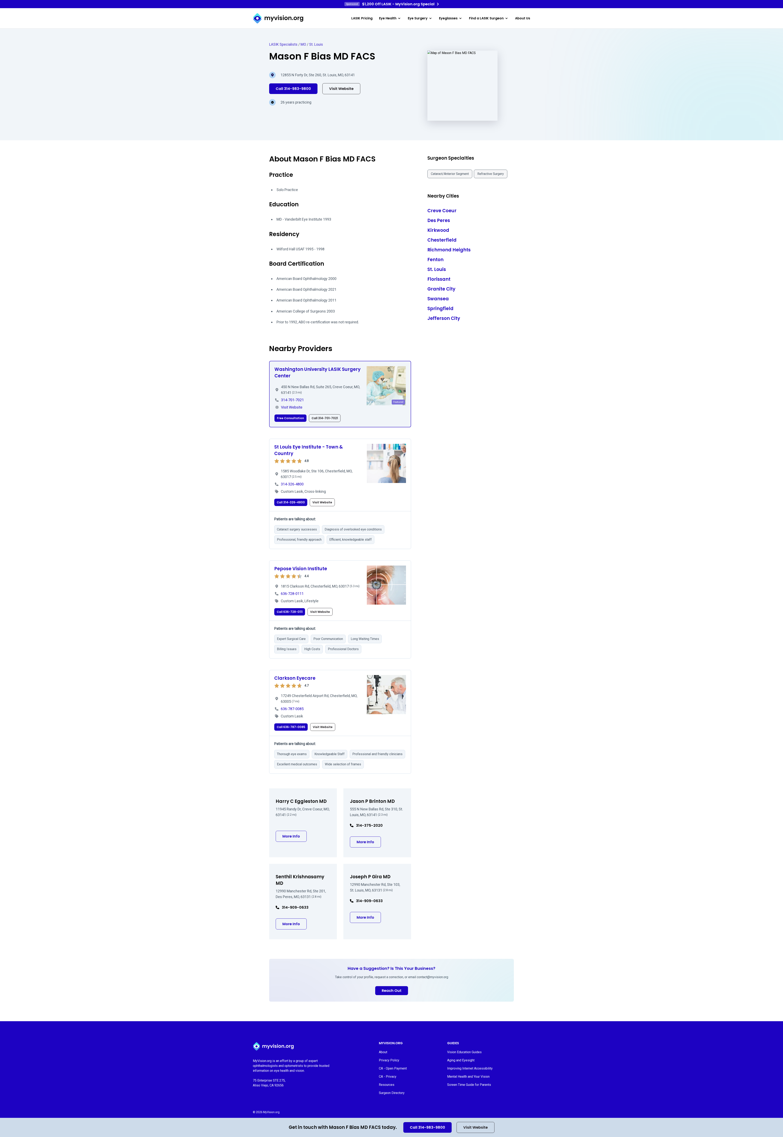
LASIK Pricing (362, 18)
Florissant (438, 279)
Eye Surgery (418, 18)
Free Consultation (290, 418)
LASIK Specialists (283, 44)
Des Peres (438, 220)
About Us (522, 18)
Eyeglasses (448, 18)
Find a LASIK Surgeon (486, 18)
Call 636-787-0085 (291, 727)
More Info (294, 836)
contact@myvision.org (432, 977)
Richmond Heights (449, 250)
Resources (386, 1085)
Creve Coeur (442, 211)
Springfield (440, 308)
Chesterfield (442, 240)
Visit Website (475, 1127)
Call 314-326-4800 (291, 502)
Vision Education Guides (464, 1052)
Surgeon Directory (392, 1093)
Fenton (435, 259)
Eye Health (387, 18)
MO (303, 44)
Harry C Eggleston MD (301, 801)
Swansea (438, 299)
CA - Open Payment (393, 1068)
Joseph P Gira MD (370, 877)
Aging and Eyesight (460, 1060)
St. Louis (316, 44)
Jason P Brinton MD (372, 801)
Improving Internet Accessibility (470, 1068)
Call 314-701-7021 (325, 418)
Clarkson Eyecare (294, 678)
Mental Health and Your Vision (468, 1076)
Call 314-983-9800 (427, 1127)
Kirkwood (438, 230)
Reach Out (391, 990)
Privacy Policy (389, 1060)
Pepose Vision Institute (300, 569)
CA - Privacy (387, 1076)
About (383, 1052)
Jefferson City (443, 318)
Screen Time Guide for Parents (469, 1085)
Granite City (441, 289)
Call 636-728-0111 (290, 612)
